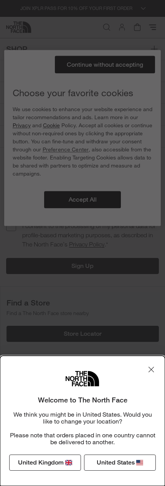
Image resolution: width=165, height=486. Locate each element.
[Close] (151, 369)
